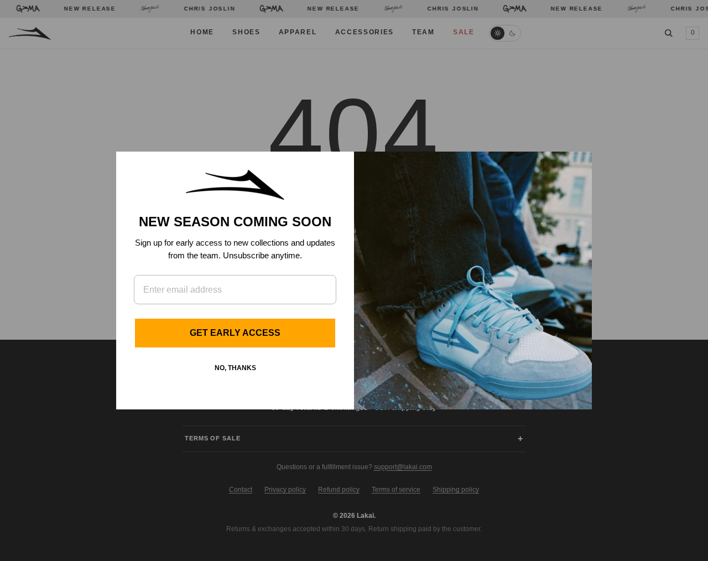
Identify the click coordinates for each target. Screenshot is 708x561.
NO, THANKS (235, 368)
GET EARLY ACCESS (235, 332)
